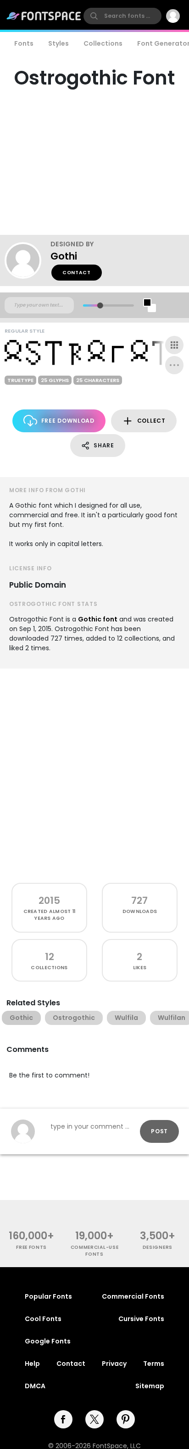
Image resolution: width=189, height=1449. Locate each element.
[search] (122, 16)
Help (32, 1363)
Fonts (23, 43)
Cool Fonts (43, 1318)
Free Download (67, 421)
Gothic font (97, 619)
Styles (58, 43)
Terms (153, 1363)
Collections (102, 43)
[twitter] (94, 1419)
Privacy (114, 1363)
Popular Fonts (48, 1296)
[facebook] (63, 1419)
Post (159, 1131)
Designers (157, 1247)
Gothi (63, 256)
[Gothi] (27, 260)
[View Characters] (174, 345)
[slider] (100, 305)
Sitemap (149, 1386)
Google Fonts (48, 1341)
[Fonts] (44, 16)
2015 (49, 900)
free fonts (31, 1247)
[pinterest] (126, 1419)
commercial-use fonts (95, 1251)
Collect (151, 421)
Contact (76, 272)
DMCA (35, 1386)
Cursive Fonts (141, 1318)
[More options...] (174, 365)
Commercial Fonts (133, 1296)
